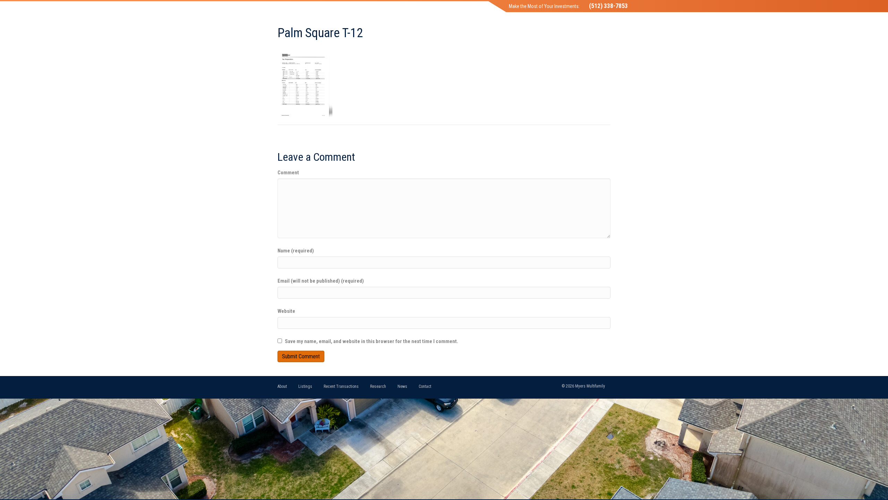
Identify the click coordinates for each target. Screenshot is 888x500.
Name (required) (296, 251)
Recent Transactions (341, 386)
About (282, 386)
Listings (305, 386)
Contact (425, 386)
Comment (288, 172)
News (402, 386)
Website (286, 311)
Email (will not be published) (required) (321, 281)
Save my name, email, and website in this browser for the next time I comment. (371, 341)
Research (378, 386)
